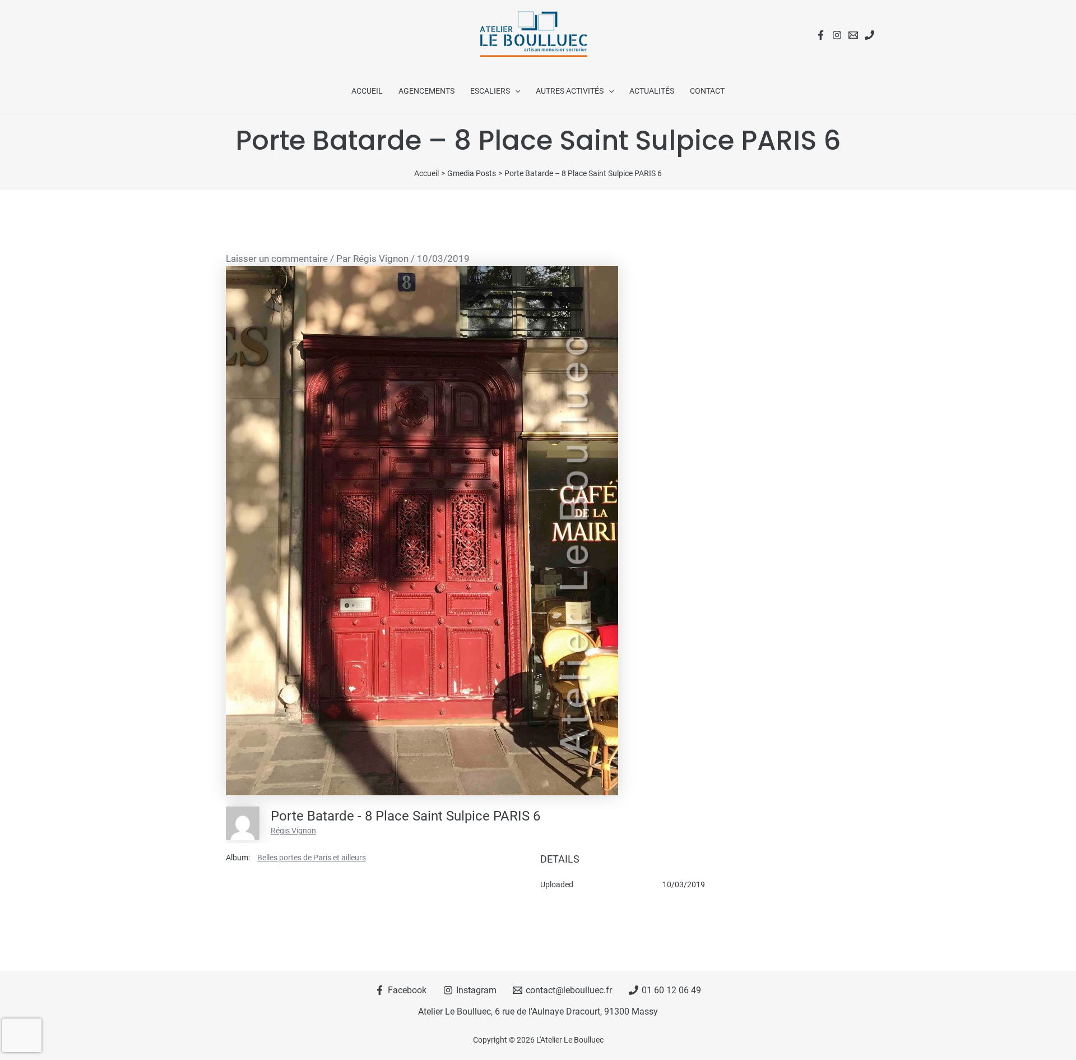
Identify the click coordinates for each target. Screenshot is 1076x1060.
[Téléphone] (869, 35)
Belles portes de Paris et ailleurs (311, 857)
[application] (515, 90)
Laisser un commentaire (277, 258)
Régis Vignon (293, 830)
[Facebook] (820, 35)
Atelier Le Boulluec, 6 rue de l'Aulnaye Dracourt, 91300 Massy (538, 1011)
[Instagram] (837, 35)
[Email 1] (853, 35)
